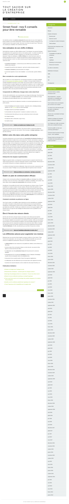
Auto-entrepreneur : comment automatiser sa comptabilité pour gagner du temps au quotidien (55, 98)
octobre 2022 (51, 268)
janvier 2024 (50, 222)
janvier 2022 (50, 296)
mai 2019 (50, 391)
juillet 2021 (50, 311)
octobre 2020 (51, 339)
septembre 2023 (51, 235)
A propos (13, 19)
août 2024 (50, 204)
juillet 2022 (50, 277)
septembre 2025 (51, 170)
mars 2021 (50, 323)
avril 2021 (50, 320)
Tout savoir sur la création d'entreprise (17, 10)
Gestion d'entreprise (52, 51)
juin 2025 (50, 173)
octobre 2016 (51, 449)
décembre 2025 (51, 161)
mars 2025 (50, 183)
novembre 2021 (51, 299)
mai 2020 (50, 354)
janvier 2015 (50, 470)
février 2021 (50, 326)
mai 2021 (50, 317)
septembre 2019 (51, 378)
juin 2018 (50, 418)
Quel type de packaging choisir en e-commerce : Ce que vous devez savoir (22, 273)
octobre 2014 (51, 473)
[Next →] (42, 295)
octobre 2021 (51, 302)
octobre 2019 (51, 375)
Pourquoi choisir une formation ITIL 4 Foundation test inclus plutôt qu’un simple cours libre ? (56, 139)
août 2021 (50, 308)
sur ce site (14, 107)
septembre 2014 (51, 476)
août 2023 (50, 238)
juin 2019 (50, 387)
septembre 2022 (51, 271)
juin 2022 (50, 280)
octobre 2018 (51, 406)
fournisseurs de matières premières (15, 81)
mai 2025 (50, 176)
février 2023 (50, 256)
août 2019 (50, 381)
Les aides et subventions (53, 67)
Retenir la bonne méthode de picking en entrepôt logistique (19, 276)
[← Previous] (4, 295)
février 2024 (50, 219)
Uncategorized (51, 83)
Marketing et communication (55, 62)
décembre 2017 (51, 427)
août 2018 (50, 412)
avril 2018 (50, 424)
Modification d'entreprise (53, 70)
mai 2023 (50, 247)
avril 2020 (50, 357)
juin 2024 (50, 210)
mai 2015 (50, 461)
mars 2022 (50, 290)
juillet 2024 (50, 207)
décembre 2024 (51, 192)
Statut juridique (52, 43)
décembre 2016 (51, 443)
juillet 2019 (50, 384)
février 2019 (50, 400)
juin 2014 (50, 479)
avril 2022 (50, 287)
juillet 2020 (50, 348)
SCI (48, 80)
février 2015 (50, 467)
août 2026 (50, 149)
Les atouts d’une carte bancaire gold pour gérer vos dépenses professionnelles (55, 109)
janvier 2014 (50, 495)
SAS (49, 76)
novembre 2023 (51, 228)
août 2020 (50, 345)
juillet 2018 (50, 415)
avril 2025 (50, 180)
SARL (49, 73)
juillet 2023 (50, 241)
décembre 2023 (51, 225)
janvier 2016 (50, 452)
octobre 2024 (51, 198)
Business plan (52, 36)
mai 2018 (50, 421)
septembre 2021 (51, 305)
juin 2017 (50, 433)
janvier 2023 (50, 259)
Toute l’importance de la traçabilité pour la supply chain (18, 284)
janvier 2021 (50, 329)
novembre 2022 (51, 265)
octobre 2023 (51, 232)
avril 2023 (50, 250)
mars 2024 (50, 216)
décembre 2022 (51, 262)
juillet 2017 (50, 430)
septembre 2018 (51, 409)
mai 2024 (50, 213)
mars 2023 (50, 253)
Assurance (50, 27)
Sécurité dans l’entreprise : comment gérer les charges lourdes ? (20, 271)
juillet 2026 (50, 152)
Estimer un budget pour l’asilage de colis (14, 269)
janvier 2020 (50, 366)
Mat (19, 23)
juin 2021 (50, 314)
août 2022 (50, 274)
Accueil (6, 19)
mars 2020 (50, 360)
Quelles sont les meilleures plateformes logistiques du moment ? (20, 282)
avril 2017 (50, 436)
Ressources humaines (54, 64)
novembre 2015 (51, 455)
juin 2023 (50, 244)
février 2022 (50, 293)
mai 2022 (50, 284)
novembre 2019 (51, 372)
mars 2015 (50, 464)
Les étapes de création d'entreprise (56, 41)
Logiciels (51, 57)
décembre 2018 (51, 403)
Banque (49, 30)
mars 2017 (50, 439)
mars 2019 (50, 397)
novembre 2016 (51, 446)
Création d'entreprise (52, 33)
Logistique (40, 290)
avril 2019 (50, 394)
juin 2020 (50, 351)
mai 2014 (50, 482)
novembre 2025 (51, 164)
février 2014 (50, 491)
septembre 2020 (51, 342)
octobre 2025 (51, 167)
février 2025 (50, 186)
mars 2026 (50, 158)
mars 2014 (50, 488)
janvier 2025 (50, 189)
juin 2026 (50, 155)
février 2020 (50, 363)
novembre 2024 (51, 195)
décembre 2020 (51, 332)
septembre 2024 (51, 201)
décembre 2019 (51, 369)
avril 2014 (50, 485)
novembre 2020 (51, 335)
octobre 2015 (51, 458)
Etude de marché (53, 38)
